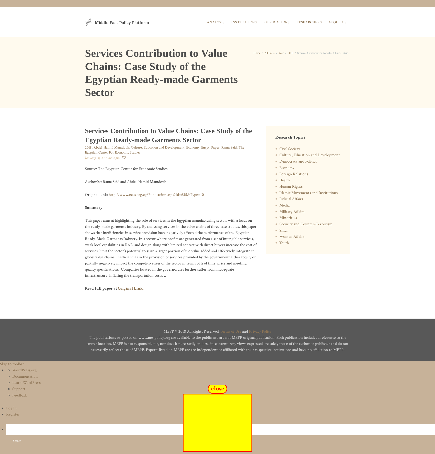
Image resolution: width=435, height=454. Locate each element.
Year (281, 53)
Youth (284, 242)
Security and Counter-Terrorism (305, 224)
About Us (338, 22)
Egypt (205, 147)
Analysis (216, 22)
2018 (290, 53)
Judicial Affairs (291, 199)
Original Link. (131, 288)
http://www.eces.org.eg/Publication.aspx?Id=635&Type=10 (156, 194)
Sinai (283, 230)
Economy (192, 147)
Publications (276, 22)
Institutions (244, 22)
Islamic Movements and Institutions (308, 192)
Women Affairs (291, 236)
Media (284, 205)
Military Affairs (291, 211)
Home (257, 53)
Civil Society (289, 148)
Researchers (309, 22)
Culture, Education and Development (157, 147)
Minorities (288, 217)
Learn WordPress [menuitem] (26, 382)
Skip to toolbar (12, 364)
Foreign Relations (293, 174)
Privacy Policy (260, 331)
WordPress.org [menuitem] (24, 370)
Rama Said (229, 147)
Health (284, 180)
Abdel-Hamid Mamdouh (111, 147)
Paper (215, 147)
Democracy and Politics (298, 161)
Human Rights (290, 186)
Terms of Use (230, 331)
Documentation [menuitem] (25, 376)
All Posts (269, 53)
